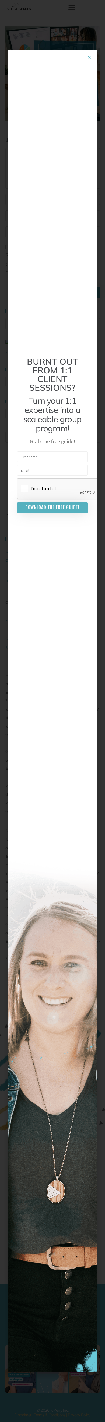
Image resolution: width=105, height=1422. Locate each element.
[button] (89, 57)
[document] (52, 711)
